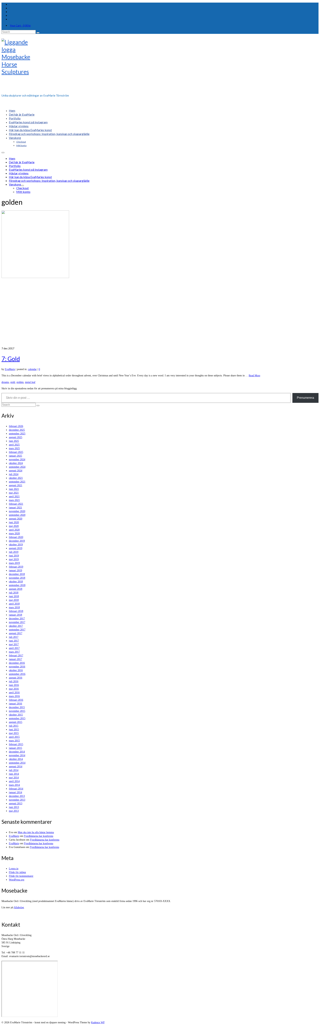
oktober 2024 (16, 463)
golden (20, 382)
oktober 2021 (16, 478)
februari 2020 (16, 537)
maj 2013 (14, 811)
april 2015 (14, 737)
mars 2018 (14, 607)
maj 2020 (14, 526)
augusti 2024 (15, 470)
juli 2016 (13, 681)
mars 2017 (14, 651)
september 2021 (17, 481)
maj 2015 (14, 733)
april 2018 (14, 603)
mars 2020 (14, 533)
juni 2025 (14, 441)
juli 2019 (13, 552)
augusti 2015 (15, 722)
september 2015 (17, 718)
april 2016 (14, 692)
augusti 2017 (15, 633)
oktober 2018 (16, 581)
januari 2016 (15, 703)
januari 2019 (15, 570)
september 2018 (17, 585)
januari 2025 (15, 455)
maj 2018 (14, 600)
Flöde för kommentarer (21, 876)
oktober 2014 (16, 759)
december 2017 (17, 618)
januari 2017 (15, 659)
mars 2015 (14, 740)
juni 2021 (14, 489)
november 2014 (17, 755)
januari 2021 (15, 507)
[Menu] (2, 152)
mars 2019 (14, 563)
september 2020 (17, 515)
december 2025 (17, 430)
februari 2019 (16, 566)
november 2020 (17, 511)
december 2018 (17, 574)
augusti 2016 (15, 677)
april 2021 (14, 496)
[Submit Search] (37, 32)
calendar (32, 369)
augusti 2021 (15, 485)
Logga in (13, 868)
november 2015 (17, 711)
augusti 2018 (15, 589)
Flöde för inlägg (17, 872)
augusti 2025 (15, 437)
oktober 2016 (16, 670)
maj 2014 (14, 777)
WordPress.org (16, 879)
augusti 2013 (15, 803)
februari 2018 (16, 611)
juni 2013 (14, 807)
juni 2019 (14, 555)
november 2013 (17, 799)
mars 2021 (14, 500)
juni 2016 (14, 685)
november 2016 (17, 666)
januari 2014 (15, 792)
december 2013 (17, 796)
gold (12, 382)
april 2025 (14, 444)
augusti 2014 (15, 766)
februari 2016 (16, 700)
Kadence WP (98, 1022)
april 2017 (14, 648)
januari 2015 (15, 748)
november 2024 (17, 459)
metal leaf (30, 382)
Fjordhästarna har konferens (38, 836)
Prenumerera (305, 397)
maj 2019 (14, 559)
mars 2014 (14, 785)
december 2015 (17, 707)
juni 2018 (14, 596)
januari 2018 (15, 614)
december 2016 (17, 663)
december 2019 (17, 540)
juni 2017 (14, 640)
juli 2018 (13, 592)
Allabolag (19, 907)
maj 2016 (14, 688)
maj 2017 (14, 644)
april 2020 (14, 529)
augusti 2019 (15, 548)
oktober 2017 (16, 626)
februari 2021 (16, 503)
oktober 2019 (16, 544)
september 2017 (17, 629)
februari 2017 (16, 655)
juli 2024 (13, 474)
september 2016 (17, 674)
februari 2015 (16, 744)
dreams (5, 382)
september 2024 (17, 467)
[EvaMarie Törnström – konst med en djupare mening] (160, 64)
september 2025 (17, 433)
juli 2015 (13, 725)
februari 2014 (16, 788)
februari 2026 (16, 426)
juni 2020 (14, 522)
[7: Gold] (160, 278)
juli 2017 (13, 637)
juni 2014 (14, 774)
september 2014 (17, 762)
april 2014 (14, 781)
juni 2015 (14, 729)
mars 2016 (14, 696)
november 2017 (17, 622)
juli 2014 (13, 770)
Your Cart (20, 25)
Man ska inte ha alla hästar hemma (36, 832)
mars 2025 (14, 448)
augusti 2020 (15, 518)
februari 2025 (16, 452)
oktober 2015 (16, 714)
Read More (254, 375)
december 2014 (17, 751)
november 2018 (17, 577)
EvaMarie (10, 369)
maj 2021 (14, 492)
